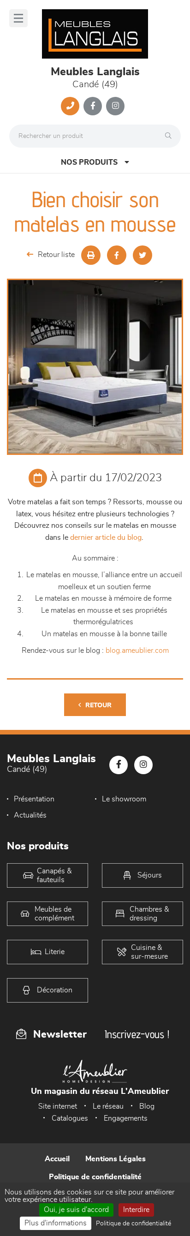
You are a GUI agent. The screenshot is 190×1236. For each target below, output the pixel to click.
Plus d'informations (55, 1223)
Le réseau (108, 1106)
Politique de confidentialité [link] (133, 1223)
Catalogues (70, 1118)
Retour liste (56, 254)
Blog (146, 1106)
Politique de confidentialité (95, 1177)
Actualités (30, 815)
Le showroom (124, 799)
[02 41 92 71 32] (70, 106)
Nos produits (89, 162)
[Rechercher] (170, 136)
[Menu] (18, 18)
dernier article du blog (106, 537)
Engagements (126, 1118)
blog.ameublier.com (137, 650)
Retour (98, 705)
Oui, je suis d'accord (76, 1209)
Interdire (136, 1209)
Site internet (57, 1106)
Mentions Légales (115, 1159)
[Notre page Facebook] (92, 106)
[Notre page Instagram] (115, 106)
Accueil (57, 1159)
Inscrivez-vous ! (137, 1034)
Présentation (34, 799)
